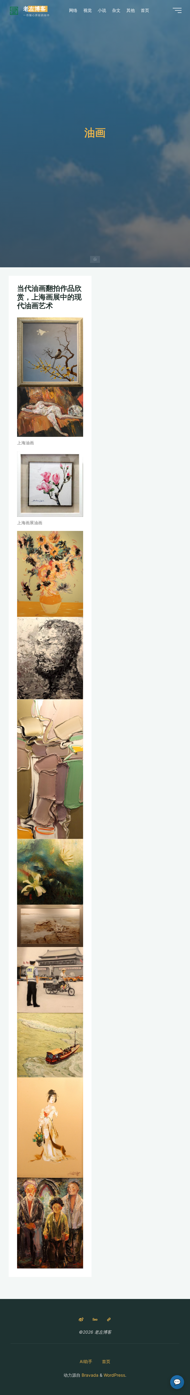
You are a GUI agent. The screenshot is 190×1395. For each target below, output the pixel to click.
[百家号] (109, 1320)
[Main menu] (177, 10)
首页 (106, 1361)
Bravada (89, 1375)
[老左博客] (14, 10)
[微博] (81, 1320)
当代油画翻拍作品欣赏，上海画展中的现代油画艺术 (49, 297)
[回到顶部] (170, 1375)
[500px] (95, 1320)
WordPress (114, 1375)
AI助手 (86, 1361)
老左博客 (34, 9)
